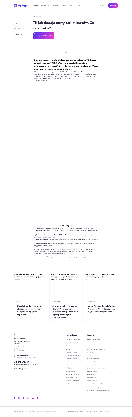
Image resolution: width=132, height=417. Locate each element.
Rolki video (69, 346)
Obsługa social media (72, 384)
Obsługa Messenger (72, 352)
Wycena (102, 5)
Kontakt (113, 5)
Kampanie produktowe (93, 340)
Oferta (35, 5)
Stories (68, 349)
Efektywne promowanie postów (96, 368)
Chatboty (69, 362)
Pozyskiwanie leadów (93, 346)
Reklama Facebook (92, 371)
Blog (78, 5)
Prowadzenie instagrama (94, 387)
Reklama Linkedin (91, 381)
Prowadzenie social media (95, 384)
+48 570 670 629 (21, 362)
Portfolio (56, 5)
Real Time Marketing (72, 374)
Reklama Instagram (92, 374)
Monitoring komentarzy (73, 355)
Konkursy (69, 368)
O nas (65, 5)
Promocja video (91, 362)
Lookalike (89, 355)
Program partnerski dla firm (100, 412)
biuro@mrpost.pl (21, 368)
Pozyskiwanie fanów (92, 365)
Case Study (45, 5)
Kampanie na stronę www (94, 343)
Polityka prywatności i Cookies (75, 412)
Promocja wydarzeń (92, 358)
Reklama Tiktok (91, 377)
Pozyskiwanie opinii (72, 377)
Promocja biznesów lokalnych (95, 349)
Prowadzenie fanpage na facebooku (97, 390)
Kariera (88, 412)
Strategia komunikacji (73, 340)
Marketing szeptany (72, 358)
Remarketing (90, 352)
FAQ (71, 5)
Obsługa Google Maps (72, 381)
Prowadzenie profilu (72, 343)
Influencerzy (70, 365)
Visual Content (70, 371)
